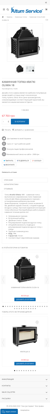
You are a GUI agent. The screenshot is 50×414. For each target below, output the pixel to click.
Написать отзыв (9, 172)
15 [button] (35, 306)
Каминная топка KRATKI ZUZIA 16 (25, 287)
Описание (8, 180)
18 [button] (42, 306)
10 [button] (23, 306)
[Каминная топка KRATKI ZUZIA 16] (25, 269)
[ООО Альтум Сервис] (27, 9)
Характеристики (11, 184)
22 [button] (16, 308)
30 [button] (35, 308)
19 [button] (44, 306)
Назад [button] (8, 42)
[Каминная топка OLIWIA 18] (20, 68)
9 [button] (21, 306)
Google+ (38, 161)
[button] (9, 411)
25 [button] (23, 308)
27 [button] (28, 308)
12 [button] (28, 306)
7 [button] (16, 306)
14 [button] (33, 306)
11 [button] (26, 306)
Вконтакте (9, 165)
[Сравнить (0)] (46, 3)
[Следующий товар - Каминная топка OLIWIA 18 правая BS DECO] (47, 19)
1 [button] (3, 306)
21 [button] (14, 308)
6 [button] (14, 306)
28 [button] (30, 308)
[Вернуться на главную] (2, 17)
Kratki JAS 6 (25, 351)
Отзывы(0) (8, 189)
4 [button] (10, 306)
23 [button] (19, 308)
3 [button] (7, 306)
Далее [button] (41, 42)
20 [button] (46, 306)
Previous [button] (3, 279)
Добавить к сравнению (24, 130)
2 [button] (5, 306)
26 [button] (26, 308)
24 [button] (21, 308)
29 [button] (33, 308)
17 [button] (40, 306)
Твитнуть (9, 161)
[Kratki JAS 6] (25, 333)
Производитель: (7, 89)
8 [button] (19, 306)
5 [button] (12, 306)
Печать (7, 130)
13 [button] (30, 306)
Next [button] (46, 279)
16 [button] (37, 306)
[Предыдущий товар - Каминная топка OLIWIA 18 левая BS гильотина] (46, 19)
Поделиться (23, 161)
